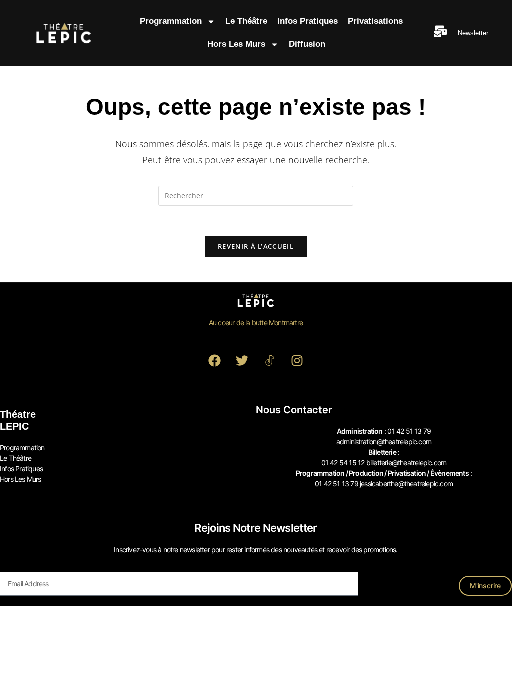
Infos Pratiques (308, 21)
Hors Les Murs (237, 44)
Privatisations (375, 21)
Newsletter (473, 33)
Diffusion (307, 44)
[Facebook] (215, 360)
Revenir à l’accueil (256, 246)
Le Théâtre (247, 21)
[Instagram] (297, 360)
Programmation (171, 21)
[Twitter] (242, 360)
